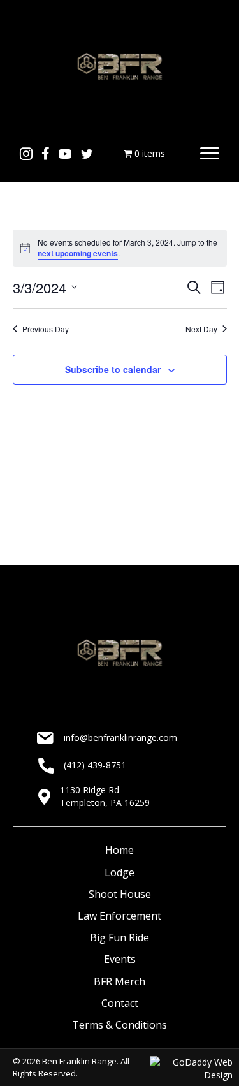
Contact (119, 1003)
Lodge (119, 872)
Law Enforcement (119, 916)
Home (119, 850)
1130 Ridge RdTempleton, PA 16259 (105, 796)
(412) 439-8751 (95, 765)
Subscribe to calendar (113, 369)
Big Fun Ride (119, 937)
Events (120, 959)
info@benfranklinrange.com (120, 737)
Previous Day (45, 329)
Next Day (201, 329)
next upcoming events (78, 253)
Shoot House (120, 894)
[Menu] (209, 154)
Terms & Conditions (119, 1025)
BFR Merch (119, 981)
